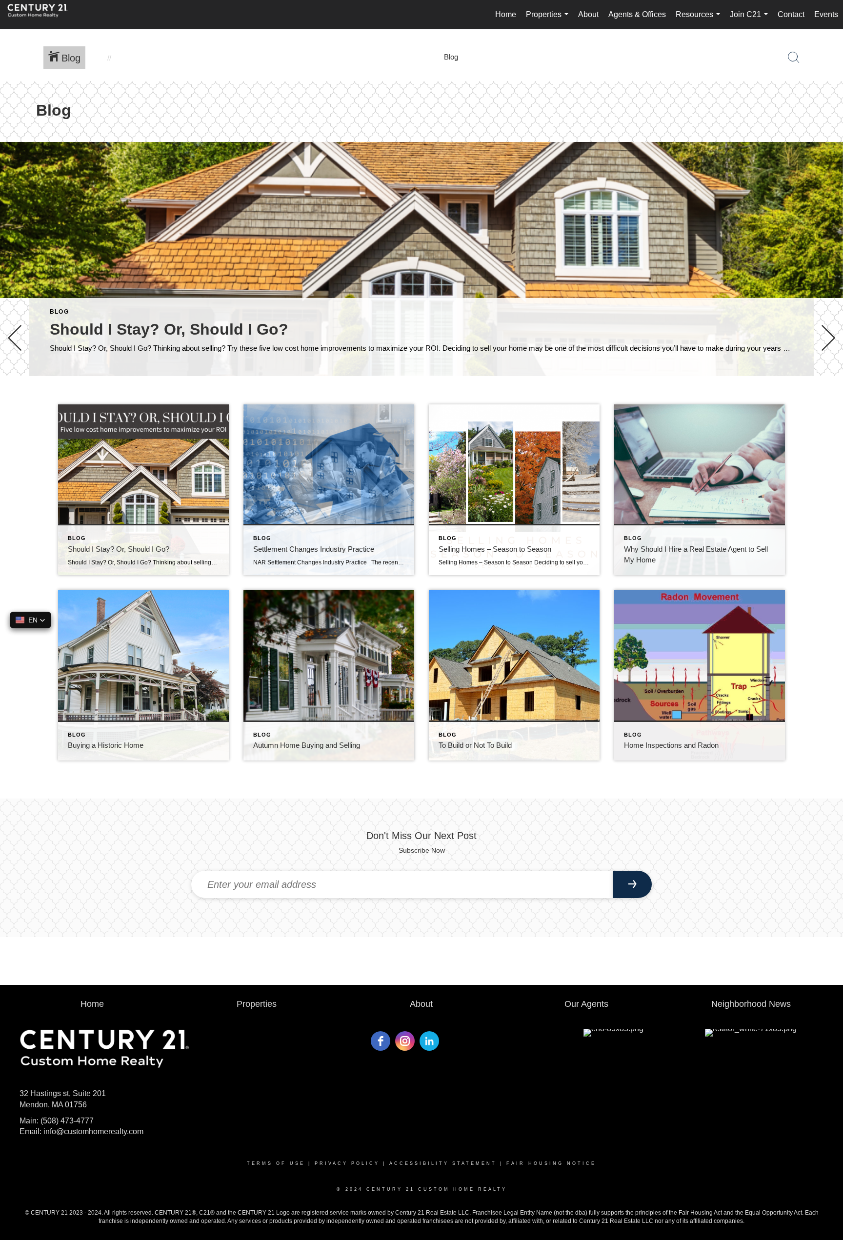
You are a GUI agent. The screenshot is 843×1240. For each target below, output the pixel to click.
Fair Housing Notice (551, 1163)
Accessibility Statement (443, 1163)
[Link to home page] (42, 14)
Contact (791, 14)
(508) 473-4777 (67, 1121)
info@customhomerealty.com (93, 1131)
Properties (549, 19)
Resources (700, 19)
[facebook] (380, 1041)
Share (827, 403)
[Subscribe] (632, 884)
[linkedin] (429, 1041)
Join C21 (751, 19)
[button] (30, 620)
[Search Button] (794, 57)
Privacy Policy (347, 1163)
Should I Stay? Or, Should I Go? (169, 329)
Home (505, 14)
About (588, 14)
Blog (59, 311)
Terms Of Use (276, 1163)
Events (826, 14)
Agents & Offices (637, 14)
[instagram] (405, 1041)
